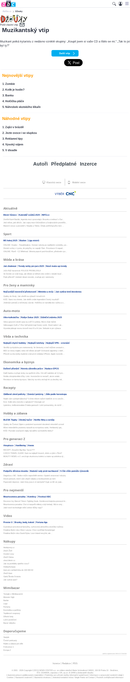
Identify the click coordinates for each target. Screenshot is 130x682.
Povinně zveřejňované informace (109, 677)
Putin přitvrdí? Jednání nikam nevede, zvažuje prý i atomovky (28, 277)
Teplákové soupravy (11, 613)
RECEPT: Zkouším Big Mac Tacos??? (19, 450)
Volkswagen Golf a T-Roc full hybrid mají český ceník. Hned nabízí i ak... (33, 325)
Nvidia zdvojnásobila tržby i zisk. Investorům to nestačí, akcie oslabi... (32, 376)
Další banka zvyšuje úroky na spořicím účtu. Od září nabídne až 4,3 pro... (33, 373)
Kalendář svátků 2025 (29, 215)
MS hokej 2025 (10, 240)
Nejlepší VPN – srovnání (57, 343)
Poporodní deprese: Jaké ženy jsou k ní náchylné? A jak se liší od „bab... (33, 482)
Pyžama (6, 607)
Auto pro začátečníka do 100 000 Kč (18, 570)
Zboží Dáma (8, 557)
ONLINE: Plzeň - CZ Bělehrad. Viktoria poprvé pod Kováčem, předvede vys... (35, 251)
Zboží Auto (7, 573)
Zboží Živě (7, 551)
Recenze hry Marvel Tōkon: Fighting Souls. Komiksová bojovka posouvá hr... (35, 501)
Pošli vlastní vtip (9, 24)
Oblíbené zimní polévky (14, 394)
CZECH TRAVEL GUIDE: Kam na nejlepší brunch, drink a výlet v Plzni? (32, 453)
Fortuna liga (41, 522)
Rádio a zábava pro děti (13, 644)
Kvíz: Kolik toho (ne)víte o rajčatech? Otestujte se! (24, 402)
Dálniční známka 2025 (51, 317)
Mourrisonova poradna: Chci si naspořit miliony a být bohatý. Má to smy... (33, 504)
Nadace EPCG (52, 368)
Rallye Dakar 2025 (30, 317)
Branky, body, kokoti (25, 522)
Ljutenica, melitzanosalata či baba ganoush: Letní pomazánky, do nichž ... (33, 405)
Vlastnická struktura (42, 677)
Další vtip (64, 53)
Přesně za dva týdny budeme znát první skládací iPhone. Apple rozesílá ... (33, 354)
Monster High (8, 597)
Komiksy (32, 497)
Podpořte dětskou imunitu (16, 471)
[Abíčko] (8, 6)
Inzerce (88, 164)
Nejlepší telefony (36, 343)
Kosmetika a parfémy (12, 610)
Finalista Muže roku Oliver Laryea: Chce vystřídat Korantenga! (29, 530)
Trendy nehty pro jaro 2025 (31, 266)
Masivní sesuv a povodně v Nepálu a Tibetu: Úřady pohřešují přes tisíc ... (33, 226)
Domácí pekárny (36, 394)
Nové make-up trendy (56, 266)
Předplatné (64, 164)
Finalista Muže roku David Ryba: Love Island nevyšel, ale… (27, 533)
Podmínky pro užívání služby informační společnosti (66, 675)
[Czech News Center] (71, 193)
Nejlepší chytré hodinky (15, 343)
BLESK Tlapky (10, 420)
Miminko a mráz (46, 292)
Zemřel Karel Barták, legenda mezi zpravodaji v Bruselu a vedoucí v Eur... (33, 219)
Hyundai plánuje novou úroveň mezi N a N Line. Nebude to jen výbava (32, 328)
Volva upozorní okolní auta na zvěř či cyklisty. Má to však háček (29, 322)
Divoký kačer (26, 420)
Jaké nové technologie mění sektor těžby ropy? (22, 508)
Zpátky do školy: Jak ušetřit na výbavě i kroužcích (24, 296)
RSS (75, 663)
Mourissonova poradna (14, 497)
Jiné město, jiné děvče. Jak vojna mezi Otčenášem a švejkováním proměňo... (35, 223)
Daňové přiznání (11, 368)
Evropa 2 (7, 650)
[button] (126, 3)
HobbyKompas (9, 567)
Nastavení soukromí (23, 677)
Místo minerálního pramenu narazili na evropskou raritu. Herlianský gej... (33, 428)
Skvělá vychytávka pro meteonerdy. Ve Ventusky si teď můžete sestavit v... (34, 347)
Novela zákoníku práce (32, 368)
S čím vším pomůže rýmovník (74, 471)
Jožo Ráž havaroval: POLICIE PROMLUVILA (22, 271)
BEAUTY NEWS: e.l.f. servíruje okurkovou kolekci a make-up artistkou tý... (34, 456)
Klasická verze (53, 182)
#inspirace (8, 445)
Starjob (6, 637)
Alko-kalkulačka (11, 317)
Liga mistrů (33, 240)
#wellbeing (21, 445)
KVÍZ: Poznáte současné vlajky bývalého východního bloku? (28, 431)
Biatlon (23, 240)
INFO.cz (45, 215)
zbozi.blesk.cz (9, 560)
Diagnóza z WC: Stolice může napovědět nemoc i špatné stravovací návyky (34, 476)
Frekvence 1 (8, 647)
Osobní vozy (8, 554)
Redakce (66, 663)
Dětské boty (8, 616)
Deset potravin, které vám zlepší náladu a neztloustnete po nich (29, 479)
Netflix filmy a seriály (44, 420)
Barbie (6, 600)
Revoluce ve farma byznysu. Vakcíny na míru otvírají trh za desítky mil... (33, 379)
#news (31, 445)
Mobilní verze (78, 182)
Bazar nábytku (9, 623)
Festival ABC (44, 497)
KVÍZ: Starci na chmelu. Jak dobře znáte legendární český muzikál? (31, 299)
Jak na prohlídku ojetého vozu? (16, 564)
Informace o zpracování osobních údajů (106, 675)
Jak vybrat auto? (10, 580)
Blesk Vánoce (10, 215)
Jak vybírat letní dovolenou (68, 292)
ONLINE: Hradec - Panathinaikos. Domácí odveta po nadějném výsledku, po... (35, 245)
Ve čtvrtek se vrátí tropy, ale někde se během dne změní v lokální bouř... (33, 274)
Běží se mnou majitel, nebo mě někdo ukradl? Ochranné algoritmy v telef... (33, 351)
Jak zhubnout (10, 266)
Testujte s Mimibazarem (13, 594)
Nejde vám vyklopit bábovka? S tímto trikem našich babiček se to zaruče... (34, 399)
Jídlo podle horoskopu (56, 394)
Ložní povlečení (9, 620)
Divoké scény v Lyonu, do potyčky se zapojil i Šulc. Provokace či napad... (33, 248)
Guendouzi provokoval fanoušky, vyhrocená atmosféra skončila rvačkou (33, 527)
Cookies (10, 677)
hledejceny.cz (9, 547)
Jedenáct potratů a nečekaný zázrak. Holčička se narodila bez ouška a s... (34, 303)
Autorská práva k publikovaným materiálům (25, 675)
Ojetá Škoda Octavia (11, 576)
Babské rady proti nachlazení (44, 471)
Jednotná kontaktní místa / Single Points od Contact (73, 677)
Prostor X (8, 522)
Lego (5, 604)
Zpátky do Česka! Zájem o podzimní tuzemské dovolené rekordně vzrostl (33, 424)
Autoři (40, 164)
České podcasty (10, 640)
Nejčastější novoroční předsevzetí (20, 292)
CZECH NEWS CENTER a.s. (44, 670)
